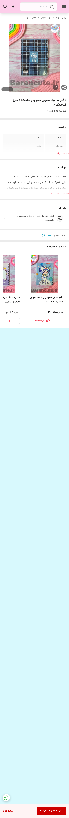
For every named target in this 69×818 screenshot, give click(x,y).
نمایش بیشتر (62, 153)
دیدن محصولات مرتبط (51, 811)
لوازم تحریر (46, 17)
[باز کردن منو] (63, 6)
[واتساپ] (6, 797)
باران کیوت (61, 17)
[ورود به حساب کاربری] (14, 6)
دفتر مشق (31, 17)
